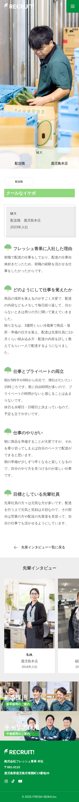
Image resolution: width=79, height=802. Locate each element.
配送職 (19, 181)
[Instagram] (6, 781)
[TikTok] (13, 781)
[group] (29, 626)
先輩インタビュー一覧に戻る (43, 547)
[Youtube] (20, 781)
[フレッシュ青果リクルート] (19, 6)
